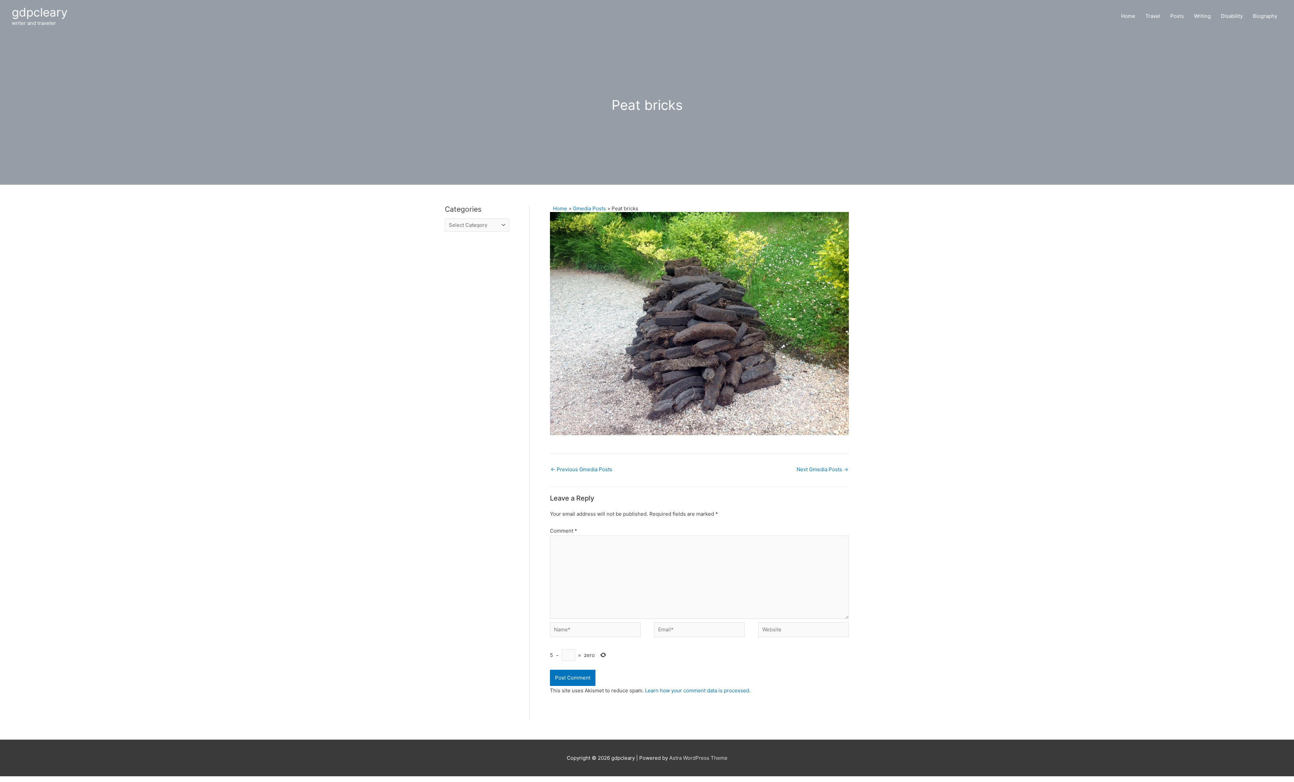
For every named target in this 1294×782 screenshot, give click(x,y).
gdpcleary (39, 12)
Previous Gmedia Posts (581, 469)
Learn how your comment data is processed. (697, 690)
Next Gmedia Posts (822, 469)
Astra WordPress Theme (698, 758)
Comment (563, 531)
